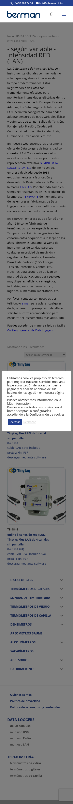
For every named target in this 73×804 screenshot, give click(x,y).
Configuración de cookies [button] (46, 414)
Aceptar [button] (15, 422)
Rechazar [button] (29, 422)
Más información (19, 403)
